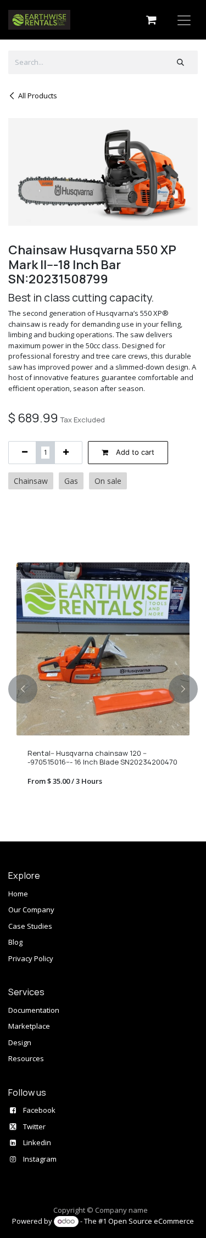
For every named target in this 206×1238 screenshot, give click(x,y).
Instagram (40, 1159)
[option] (103, 688)
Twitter (34, 1126)
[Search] (180, 63)
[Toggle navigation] (184, 19)
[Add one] (65, 452)
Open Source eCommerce (151, 1221)
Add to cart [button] (134, 452)
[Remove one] (24, 452)
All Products (37, 96)
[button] (22, 688)
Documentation (33, 1010)
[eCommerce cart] (151, 20)
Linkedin (37, 1142)
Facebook (39, 1110)
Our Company (31, 909)
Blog (15, 942)
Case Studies (30, 926)
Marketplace (29, 1026)
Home (18, 894)
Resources (26, 1058)
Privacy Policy (30, 958)
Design (19, 1042)
